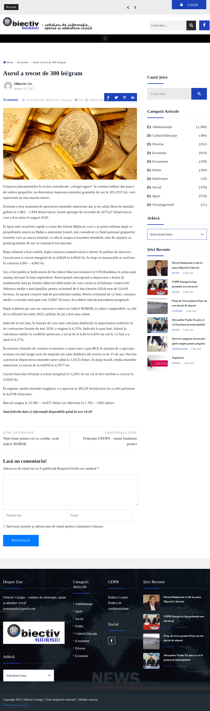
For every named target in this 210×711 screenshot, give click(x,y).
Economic (23, 62)
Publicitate (160, 179)
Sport (156, 196)
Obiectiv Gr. (23, 84)
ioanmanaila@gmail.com (19, 608)
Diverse (158, 144)
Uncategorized (163, 205)
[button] (105, 38)
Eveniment (160, 161)
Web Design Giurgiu (16, 705)
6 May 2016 (188, 273)
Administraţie (162, 127)
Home (10, 62)
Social (156, 187)
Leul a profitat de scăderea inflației (44, 4)
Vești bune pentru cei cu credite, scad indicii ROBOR (31, 438)
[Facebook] (204, 25)
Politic (157, 170)
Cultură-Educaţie (164, 135)
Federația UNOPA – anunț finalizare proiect (110, 438)
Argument (178, 357)
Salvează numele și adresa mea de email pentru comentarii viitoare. (55, 526)
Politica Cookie (118, 597)
